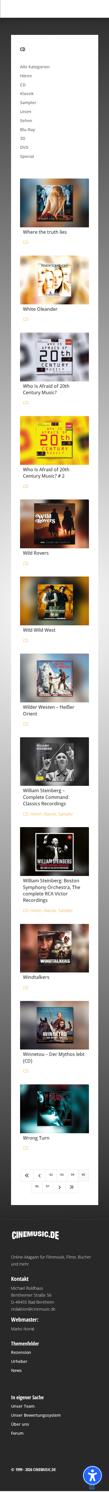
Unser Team (23, 1406)
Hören (26, 75)
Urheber (19, 1361)
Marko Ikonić (22, 1329)
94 (72, 1174)
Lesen (25, 111)
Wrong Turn (36, 1138)
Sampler (28, 102)
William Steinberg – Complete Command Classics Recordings (45, 797)
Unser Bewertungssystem (36, 1415)
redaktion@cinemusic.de (33, 1309)
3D (22, 138)
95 (83, 1174)
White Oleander (40, 309)
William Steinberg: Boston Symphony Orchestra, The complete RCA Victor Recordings (51, 890)
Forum (17, 1433)
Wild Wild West (39, 630)
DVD (24, 147)
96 (37, 1186)
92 (51, 1174)
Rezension (21, 1352)
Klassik (27, 93)
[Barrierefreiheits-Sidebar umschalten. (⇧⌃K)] (92, 1475)
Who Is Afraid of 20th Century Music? (46, 389)
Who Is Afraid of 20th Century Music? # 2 (46, 472)
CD (23, 85)
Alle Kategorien (35, 66)
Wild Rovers (36, 553)
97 (47, 1186)
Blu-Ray (27, 129)
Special (27, 156)
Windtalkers (36, 977)
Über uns (20, 1424)
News (16, 1370)
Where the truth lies (45, 232)
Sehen (26, 120)
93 (62, 1174)
